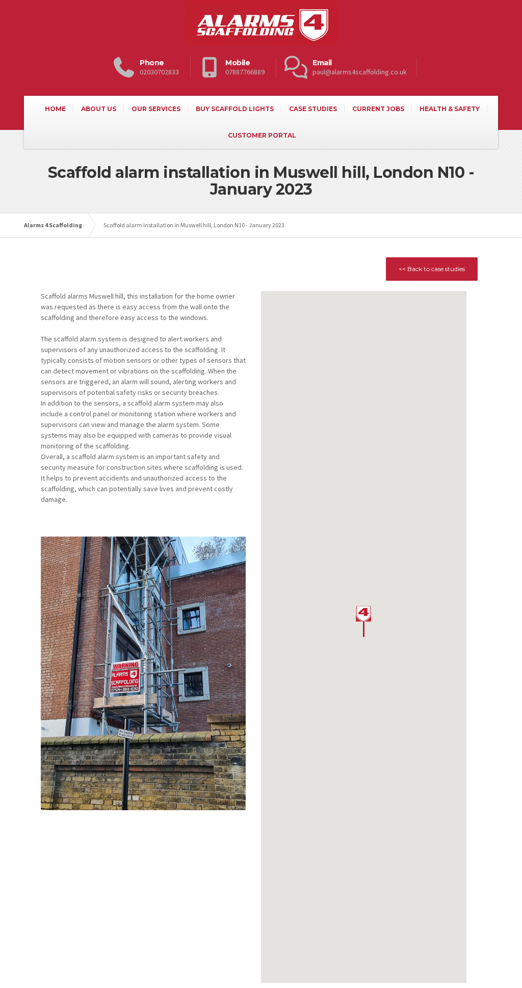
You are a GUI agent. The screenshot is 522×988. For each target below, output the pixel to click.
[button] (363, 621)
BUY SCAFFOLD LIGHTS (235, 109)
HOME (55, 109)
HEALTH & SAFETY (450, 109)
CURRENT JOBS (378, 109)
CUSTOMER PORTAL (262, 135)
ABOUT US (98, 109)
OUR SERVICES (156, 109)
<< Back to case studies (432, 269)
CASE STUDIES (313, 109)
